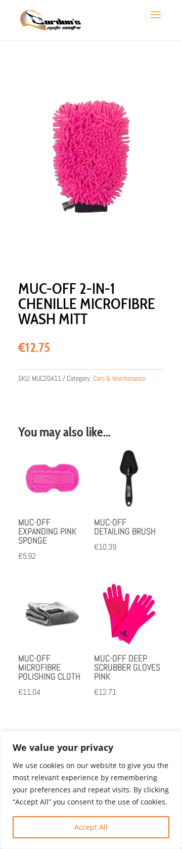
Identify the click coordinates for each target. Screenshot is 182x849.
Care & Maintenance (119, 378)
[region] (91, 790)
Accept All (91, 827)
